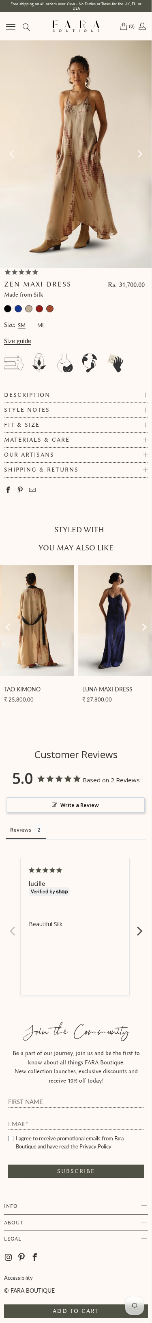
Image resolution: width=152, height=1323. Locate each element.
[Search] (25, 26)
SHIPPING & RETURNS (41, 469)
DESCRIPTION (27, 395)
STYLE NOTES (27, 410)
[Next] (139, 154)
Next (140, 927)
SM (22, 324)
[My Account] (141, 26)
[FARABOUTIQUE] (76, 26)
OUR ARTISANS (29, 454)
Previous (12, 927)
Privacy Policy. (96, 1146)
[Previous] (12, 154)
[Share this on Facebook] (8, 490)
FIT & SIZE (22, 424)
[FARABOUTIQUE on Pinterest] (21, 1257)
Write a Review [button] (79, 805)
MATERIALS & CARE (37, 439)
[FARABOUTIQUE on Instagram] (9, 1257)
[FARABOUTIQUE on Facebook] (35, 1257)
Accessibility (18, 1278)
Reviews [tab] (20, 829)
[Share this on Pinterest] (20, 490)
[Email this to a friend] (32, 490)
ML (41, 324)
